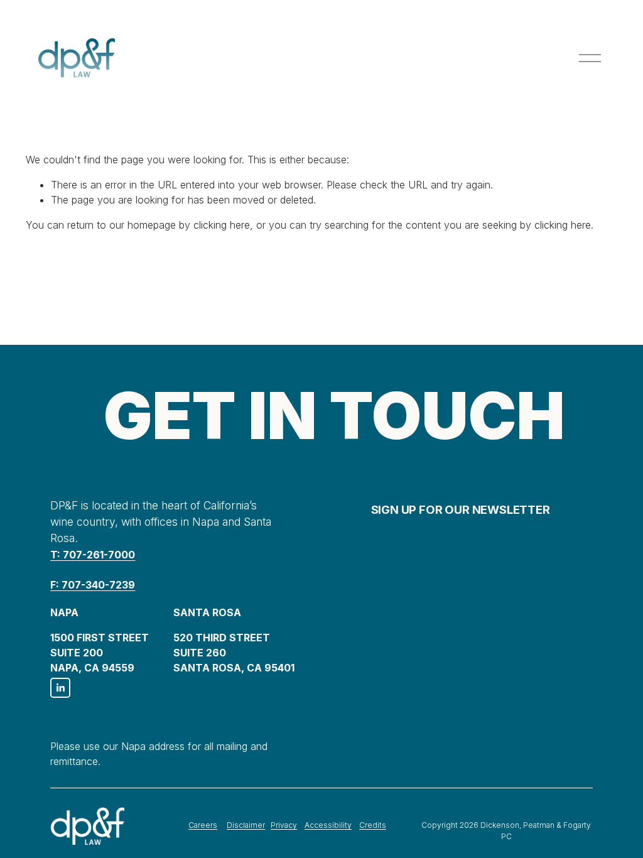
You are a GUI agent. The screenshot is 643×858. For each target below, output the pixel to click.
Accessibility (328, 825)
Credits (372, 825)
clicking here (221, 225)
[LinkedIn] (60, 688)
